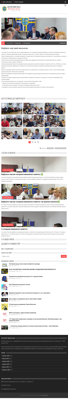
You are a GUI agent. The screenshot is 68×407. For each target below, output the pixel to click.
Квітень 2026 (5, 367)
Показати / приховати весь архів (9, 374)
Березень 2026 (6, 370)
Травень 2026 (5, 364)
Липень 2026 (5, 358)
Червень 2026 (5, 361)
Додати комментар (10, 243)
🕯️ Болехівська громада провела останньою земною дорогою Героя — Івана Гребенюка (33, 326)
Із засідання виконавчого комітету (14, 229)
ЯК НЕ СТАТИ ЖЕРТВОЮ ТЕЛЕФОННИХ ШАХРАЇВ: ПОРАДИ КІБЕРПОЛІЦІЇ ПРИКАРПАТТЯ (32, 269)
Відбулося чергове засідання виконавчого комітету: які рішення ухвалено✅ (30, 202)
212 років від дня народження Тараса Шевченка (22, 304)
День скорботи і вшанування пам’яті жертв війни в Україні (25, 299)
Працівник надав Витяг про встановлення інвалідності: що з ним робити (29, 293)
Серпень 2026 (5, 355)
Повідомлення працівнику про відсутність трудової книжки (26, 276)
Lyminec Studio (44, 395)
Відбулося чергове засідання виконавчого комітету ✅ (22, 174)
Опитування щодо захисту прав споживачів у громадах (24, 264)
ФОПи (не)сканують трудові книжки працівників (22, 312)
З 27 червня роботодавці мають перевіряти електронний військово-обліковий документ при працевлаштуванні (35, 319)
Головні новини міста (60, 148)
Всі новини (50, 148)
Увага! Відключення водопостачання (19, 284)
